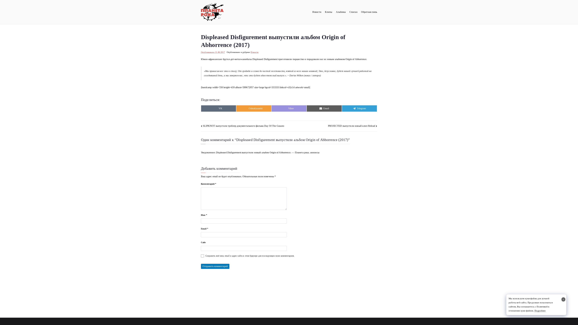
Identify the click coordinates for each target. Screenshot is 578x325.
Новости (316, 12)
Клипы (328, 12)
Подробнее (540, 311)
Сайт (203, 242)
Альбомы (341, 12)
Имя (204, 215)
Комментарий (208, 184)
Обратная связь (369, 12)
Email (204, 229)
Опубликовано (213, 52)
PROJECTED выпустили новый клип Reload (351, 126)
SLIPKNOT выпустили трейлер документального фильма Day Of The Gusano (243, 126)
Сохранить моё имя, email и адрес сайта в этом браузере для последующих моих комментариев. (250, 256)
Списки (353, 12)
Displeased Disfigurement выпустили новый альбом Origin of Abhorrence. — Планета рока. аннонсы (267, 152)
